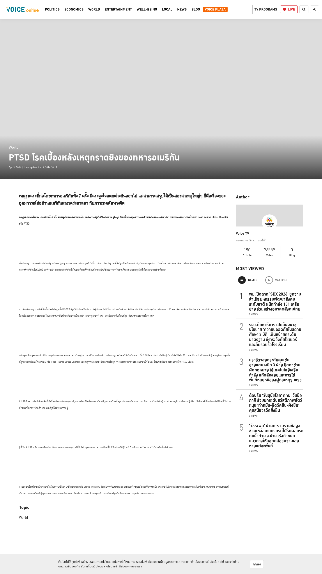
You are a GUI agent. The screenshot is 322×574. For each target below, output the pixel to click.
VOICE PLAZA (215, 9)
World (14, 147)
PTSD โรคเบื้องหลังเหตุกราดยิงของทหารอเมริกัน (94, 157)
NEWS (182, 9)
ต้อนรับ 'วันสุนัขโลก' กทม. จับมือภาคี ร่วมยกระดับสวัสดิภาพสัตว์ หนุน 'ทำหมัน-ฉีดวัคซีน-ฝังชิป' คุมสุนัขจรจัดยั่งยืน (275, 403)
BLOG (195, 9)
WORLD (94, 9)
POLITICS (52, 9)
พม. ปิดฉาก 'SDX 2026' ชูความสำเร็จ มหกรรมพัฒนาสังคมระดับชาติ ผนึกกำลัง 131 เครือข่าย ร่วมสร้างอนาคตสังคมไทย (275, 301)
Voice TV (242, 233)
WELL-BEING (147, 9)
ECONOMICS (73, 9)
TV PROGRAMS (265, 9)
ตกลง (257, 564)
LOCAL (167, 9)
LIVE (291, 9)
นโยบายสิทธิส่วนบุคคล (119, 566)
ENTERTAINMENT (118, 9)
